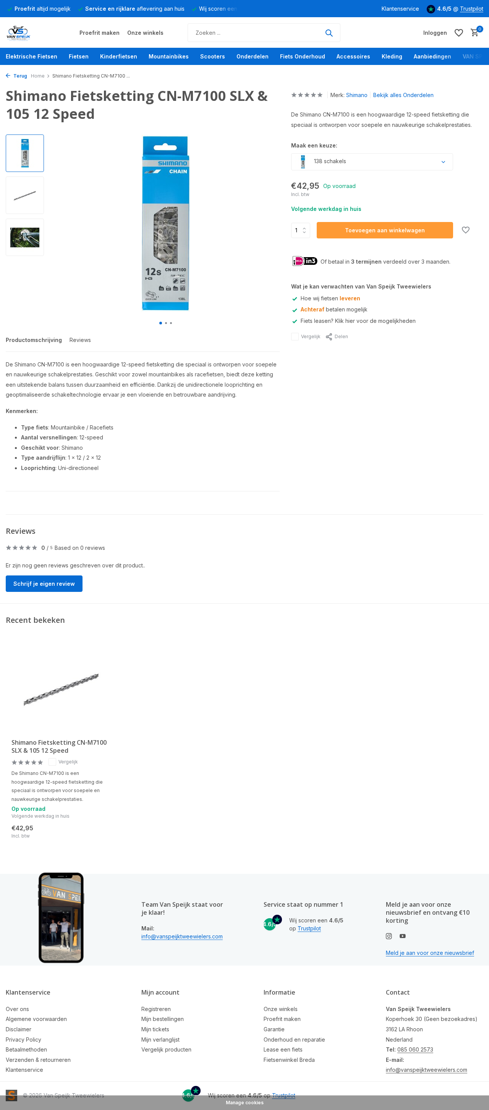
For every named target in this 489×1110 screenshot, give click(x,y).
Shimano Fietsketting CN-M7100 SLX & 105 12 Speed (59, 747)
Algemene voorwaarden (36, 1019)
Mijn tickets (155, 1029)
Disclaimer (18, 1029)
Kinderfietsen (118, 56)
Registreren (156, 1009)
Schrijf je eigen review (44, 583)
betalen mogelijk (334, 309)
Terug (19, 76)
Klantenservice (400, 8)
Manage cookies (245, 1102)
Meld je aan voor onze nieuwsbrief (430, 953)
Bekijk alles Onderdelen (403, 95)
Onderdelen (252, 56)
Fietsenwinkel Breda (289, 1060)
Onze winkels (145, 32)
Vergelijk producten (166, 1049)
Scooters (212, 56)
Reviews (80, 340)
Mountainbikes (169, 56)
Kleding (392, 56)
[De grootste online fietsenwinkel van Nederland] (34, 33)
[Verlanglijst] (459, 33)
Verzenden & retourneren (38, 1060)
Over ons (17, 1009)
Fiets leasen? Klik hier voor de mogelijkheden (358, 321)
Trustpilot (471, 8)
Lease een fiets (283, 1049)
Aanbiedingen (432, 56)
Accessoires (353, 56)
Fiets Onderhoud (302, 56)
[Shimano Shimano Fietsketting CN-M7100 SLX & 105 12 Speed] (61, 688)
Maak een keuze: (314, 145)
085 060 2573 (415, 1049)
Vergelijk (311, 336)
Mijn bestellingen (162, 1019)
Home (38, 76)
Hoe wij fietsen (330, 298)
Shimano (357, 95)
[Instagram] (389, 936)
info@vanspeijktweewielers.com (182, 936)
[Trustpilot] (372, 32)
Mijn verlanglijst (160, 1039)
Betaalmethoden (26, 1049)
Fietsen (79, 56)
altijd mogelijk (43, 8)
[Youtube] (403, 936)
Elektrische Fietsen (31, 56)
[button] (161, 323)
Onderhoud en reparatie (294, 1039)
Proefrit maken (99, 32)
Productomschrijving (34, 340)
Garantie (274, 1029)
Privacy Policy (23, 1039)
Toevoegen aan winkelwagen (385, 230)
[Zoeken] (329, 33)
